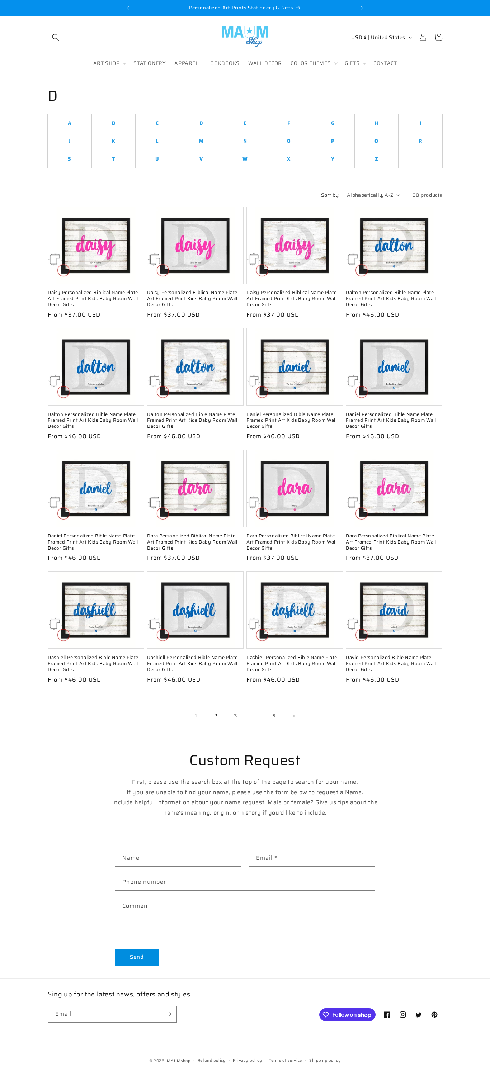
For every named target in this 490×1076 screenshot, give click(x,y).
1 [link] (196, 715)
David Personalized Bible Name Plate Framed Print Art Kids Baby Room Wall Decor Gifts (391, 664)
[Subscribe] (168, 1014)
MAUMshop (178, 1061)
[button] (55, 37)
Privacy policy (247, 1060)
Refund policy (212, 1060)
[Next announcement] (362, 8)
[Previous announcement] (128, 8)
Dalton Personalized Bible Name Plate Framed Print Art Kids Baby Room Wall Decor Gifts (391, 299)
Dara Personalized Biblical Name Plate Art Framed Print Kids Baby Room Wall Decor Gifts (192, 542)
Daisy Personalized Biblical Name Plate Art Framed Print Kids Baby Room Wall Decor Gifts (93, 299)
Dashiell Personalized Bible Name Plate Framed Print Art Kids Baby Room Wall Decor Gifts (93, 664)
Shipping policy (325, 1060)
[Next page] (293, 716)
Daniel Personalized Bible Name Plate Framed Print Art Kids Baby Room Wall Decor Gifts (291, 421)
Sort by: (330, 195)
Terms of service (285, 1060)
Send (137, 957)
